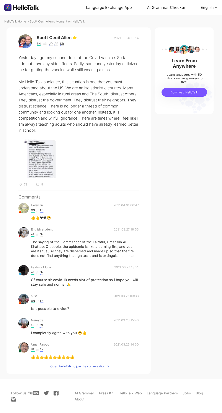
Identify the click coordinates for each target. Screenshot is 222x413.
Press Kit (106, 393)
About (80, 399)
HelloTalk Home (15, 21)
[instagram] (13, 399)
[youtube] (33, 393)
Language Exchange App (109, 7)
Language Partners (162, 393)
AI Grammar (84, 393)
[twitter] (46, 393)
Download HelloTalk (184, 92)
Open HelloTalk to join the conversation (77, 366)
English (207, 7)
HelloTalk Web (130, 393)
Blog (199, 393)
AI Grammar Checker (166, 7)
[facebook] (56, 393)
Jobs (187, 393)
